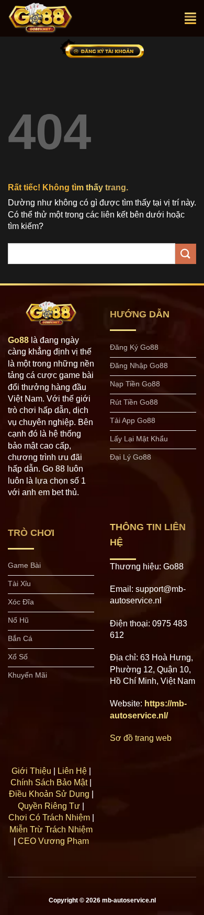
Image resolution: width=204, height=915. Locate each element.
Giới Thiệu (31, 771)
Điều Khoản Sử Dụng (49, 794)
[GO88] (51, 18)
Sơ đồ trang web (141, 738)
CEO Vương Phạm (53, 841)
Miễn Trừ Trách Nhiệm (51, 829)
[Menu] (190, 18)
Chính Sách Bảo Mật (48, 782)
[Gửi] (185, 254)
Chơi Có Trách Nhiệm (49, 817)
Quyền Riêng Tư (49, 806)
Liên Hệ (72, 771)
